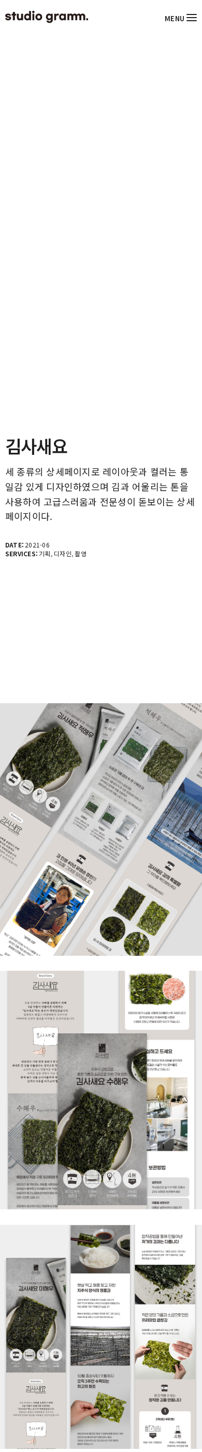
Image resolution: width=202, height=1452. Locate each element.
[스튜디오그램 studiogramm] (46, 16)
